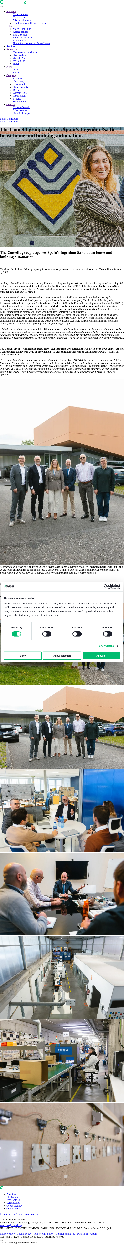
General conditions (65, 1233)
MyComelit (19, 60)
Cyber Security (20, 87)
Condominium (20, 14)
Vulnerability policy (43, 1233)
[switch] (46, 634)
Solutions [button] (11, 11)
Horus (16, 63)
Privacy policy (7, 1233)
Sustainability (20, 84)
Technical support (22, 113)
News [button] (9, 66)
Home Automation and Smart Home (31, 43)
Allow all (101, 655)
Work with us (20, 101)
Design (16, 90)
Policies (17, 98)
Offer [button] (9, 26)
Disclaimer (82, 1233)
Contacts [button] (10, 104)
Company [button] (11, 75)
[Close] (1, 1240)
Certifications (19, 95)
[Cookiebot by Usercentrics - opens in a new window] (106, 586)
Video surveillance (22, 37)
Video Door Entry (22, 28)
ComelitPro (12, 118)
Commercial (19, 17)
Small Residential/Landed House (29, 23)
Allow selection (62, 655)
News (16, 69)
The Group (18, 81)
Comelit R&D (20, 92)
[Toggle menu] (1, 6)
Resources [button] (11, 49)
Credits (93, 1233)
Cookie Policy (24, 1233)
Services (10, 46)
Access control (20, 31)
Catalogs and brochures (25, 52)
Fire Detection (20, 34)
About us (17, 78)
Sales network (20, 110)
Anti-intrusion (20, 40)
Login (3, 118)
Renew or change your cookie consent (19, 1214)
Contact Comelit (21, 107)
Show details (106, 645)
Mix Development (22, 20)
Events (16, 72)
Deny (23, 655)
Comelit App (19, 58)
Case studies (19, 55)
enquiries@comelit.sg (11, 1225)
